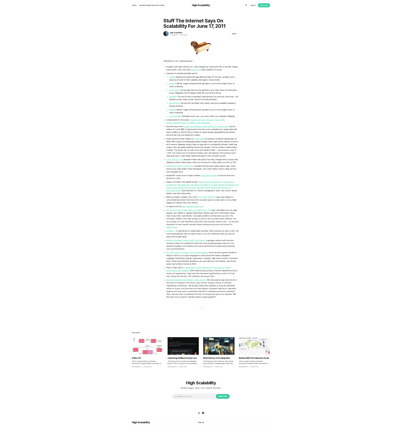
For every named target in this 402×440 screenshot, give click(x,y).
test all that (195, 70)
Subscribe (264, 5)
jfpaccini (172, 84)
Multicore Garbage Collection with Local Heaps (185, 240)
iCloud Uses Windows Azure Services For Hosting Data (206, 126)
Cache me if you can (174, 160)
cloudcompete (175, 116)
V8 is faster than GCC (207, 197)
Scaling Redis (199, 139)
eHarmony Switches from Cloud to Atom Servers (186, 280)
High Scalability (201, 5)
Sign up (201, 422)
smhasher (170, 231)
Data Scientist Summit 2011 (192, 206)
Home (134, 5)
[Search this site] (246, 5)
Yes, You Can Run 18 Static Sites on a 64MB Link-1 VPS (188, 210)
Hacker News (171, 227)
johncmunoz (174, 90)
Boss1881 (173, 97)
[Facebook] (203, 413)
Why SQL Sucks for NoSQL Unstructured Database (187, 253)
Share (234, 34)
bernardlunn (174, 103)
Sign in (253, 5)
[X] (199, 413)
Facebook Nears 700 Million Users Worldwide (191, 123)
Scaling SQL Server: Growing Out (179, 166)
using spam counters (209, 175)
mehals (172, 77)
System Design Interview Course (151, 5)
